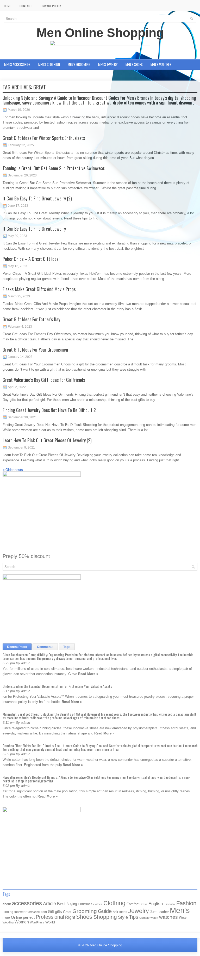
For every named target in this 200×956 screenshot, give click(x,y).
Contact (26, 6)
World (50, 922)
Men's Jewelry (108, 64)
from (44, 912)
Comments (45, 647)
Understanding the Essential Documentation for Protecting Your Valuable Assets (57, 686)
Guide (105, 911)
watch (154, 917)
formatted (34, 912)
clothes (97, 904)
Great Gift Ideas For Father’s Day (31, 319)
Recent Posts (17, 647)
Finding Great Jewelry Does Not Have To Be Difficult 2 (49, 410)
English (155, 903)
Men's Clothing (49, 64)
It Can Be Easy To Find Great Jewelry (34, 228)
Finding (8, 912)
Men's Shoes (134, 64)
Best (61, 903)
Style (123, 917)
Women (22, 922)
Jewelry (138, 911)
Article (49, 903)
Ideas (123, 912)
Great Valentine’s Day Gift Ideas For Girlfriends (44, 379)
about (7, 904)
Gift (51, 912)
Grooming (84, 911)
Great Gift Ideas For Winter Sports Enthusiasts (44, 137)
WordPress (37, 922)
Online (16, 917)
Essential (169, 904)
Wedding (8, 922)
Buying (71, 904)
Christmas (85, 904)
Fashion (186, 903)
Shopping (105, 917)
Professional (50, 917)
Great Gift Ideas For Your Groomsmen (35, 349)
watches (168, 917)
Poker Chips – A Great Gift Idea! (31, 258)
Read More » (88, 674)
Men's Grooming (79, 64)
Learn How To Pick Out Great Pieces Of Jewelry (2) (47, 440)
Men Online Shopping (100, 33)
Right (70, 917)
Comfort (133, 904)
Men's (180, 910)
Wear (183, 918)
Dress (143, 904)
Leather (163, 912)
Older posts (13, 470)
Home (7, 6)
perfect (29, 917)
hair (115, 912)
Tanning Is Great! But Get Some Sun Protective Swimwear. (54, 168)
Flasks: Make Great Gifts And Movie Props (39, 289)
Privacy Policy (51, 6)
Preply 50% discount (26, 556)
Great (67, 912)
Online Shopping (15, 75)
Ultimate (144, 917)
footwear (20, 912)
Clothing (114, 903)
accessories (27, 903)
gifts (58, 912)
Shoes (84, 917)
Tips (133, 917)
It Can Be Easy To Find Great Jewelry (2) (37, 198)
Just (153, 912)
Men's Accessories (17, 64)
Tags (66, 647)
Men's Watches (161, 64)
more (6, 918)
